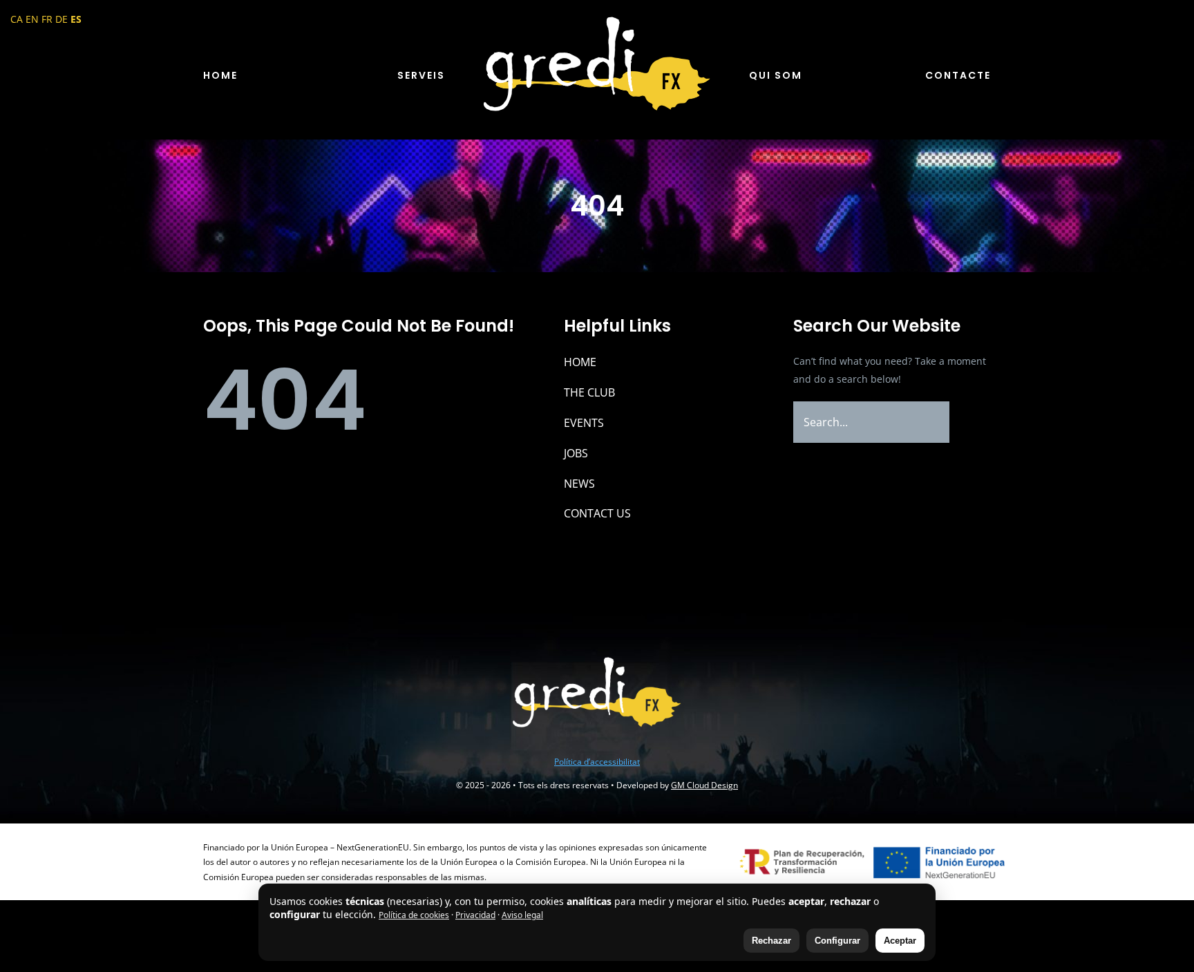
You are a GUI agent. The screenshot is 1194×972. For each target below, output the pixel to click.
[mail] (608, 735)
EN (32, 19)
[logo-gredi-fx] (597, 18)
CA (16, 19)
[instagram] (564, 735)
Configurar (837, 940)
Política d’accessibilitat (597, 762)
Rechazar (771, 940)
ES (76, 19)
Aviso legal (522, 915)
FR (47, 19)
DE (61, 19)
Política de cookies (414, 915)
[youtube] (586, 735)
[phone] (630, 735)
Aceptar (900, 940)
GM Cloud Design (704, 785)
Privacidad (475, 915)
